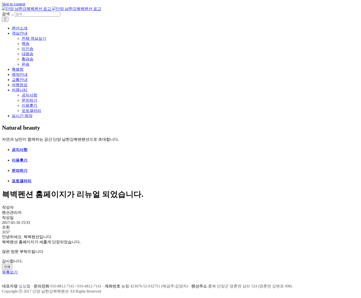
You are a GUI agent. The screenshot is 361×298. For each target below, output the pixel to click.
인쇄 (7, 267)
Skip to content (13, 4)
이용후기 (20, 160)
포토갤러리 (21, 181)
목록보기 (10, 272)
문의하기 (20, 170)
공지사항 (20, 150)
